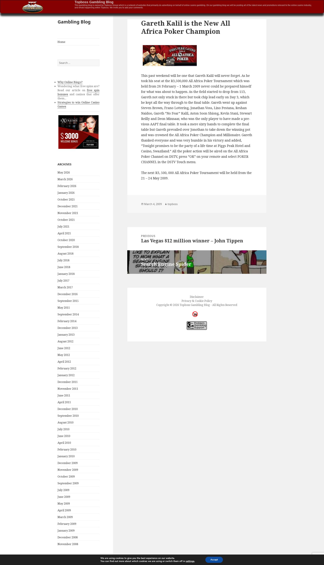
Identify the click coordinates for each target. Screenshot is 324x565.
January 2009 (66, 530)
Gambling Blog (74, 22)
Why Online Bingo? (70, 82)
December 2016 (68, 294)
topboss (173, 204)
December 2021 (68, 206)
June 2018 (64, 267)
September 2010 (68, 416)
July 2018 (63, 260)
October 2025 (66, 199)
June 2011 (64, 395)
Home (61, 42)
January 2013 (66, 334)
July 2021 (63, 226)
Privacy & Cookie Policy (197, 301)
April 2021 (64, 233)
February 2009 (67, 524)
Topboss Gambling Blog (94, 2)
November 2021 (68, 213)
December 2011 (68, 382)
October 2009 (66, 476)
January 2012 (66, 375)
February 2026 (67, 186)
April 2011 (64, 402)
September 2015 (68, 301)
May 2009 (64, 503)
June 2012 (64, 348)
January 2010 (66, 456)
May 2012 (64, 355)
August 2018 (65, 253)
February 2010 (67, 449)
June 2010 (64, 436)
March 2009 (65, 517)
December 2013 (68, 328)
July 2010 (63, 429)
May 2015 (64, 307)
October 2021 (66, 220)
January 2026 (66, 193)
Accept (214, 559)
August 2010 (65, 422)
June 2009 (64, 497)
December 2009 (68, 463)
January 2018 (66, 274)
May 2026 (64, 172)
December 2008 (68, 537)
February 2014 (67, 321)
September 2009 (68, 483)
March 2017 (65, 287)
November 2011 (68, 389)
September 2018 (68, 247)
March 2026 (65, 179)
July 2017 (63, 280)
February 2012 (67, 368)
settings (190, 561)
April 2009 (64, 510)
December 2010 (68, 409)
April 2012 (64, 361)
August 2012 (65, 341)
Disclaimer (197, 297)
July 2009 (63, 490)
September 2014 (68, 314)
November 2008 (68, 544)
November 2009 (68, 470)
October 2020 (66, 240)
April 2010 (64, 443)
